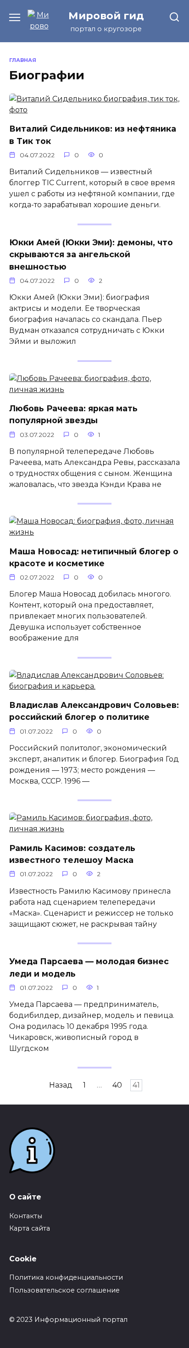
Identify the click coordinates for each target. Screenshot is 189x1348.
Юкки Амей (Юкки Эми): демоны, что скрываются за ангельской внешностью (91, 254)
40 (117, 1085)
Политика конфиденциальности (66, 1277)
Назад (60, 1085)
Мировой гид (106, 15)
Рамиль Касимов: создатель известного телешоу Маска (72, 853)
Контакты (25, 1216)
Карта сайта (29, 1228)
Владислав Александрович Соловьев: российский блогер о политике (94, 711)
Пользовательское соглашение (64, 1290)
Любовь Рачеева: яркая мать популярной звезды (73, 414)
